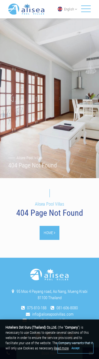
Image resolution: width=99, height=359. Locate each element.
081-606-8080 (67, 307)
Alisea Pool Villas (29, 158)
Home (49, 233)
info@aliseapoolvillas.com (52, 314)
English (69, 9)
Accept (75, 348)
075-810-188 (36, 307)
